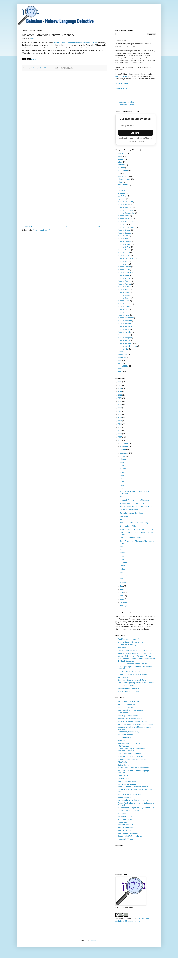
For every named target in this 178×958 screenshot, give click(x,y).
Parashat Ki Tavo (124, 247)
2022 (120, 395)
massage (123, 576)
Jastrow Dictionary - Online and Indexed (133, 787)
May (121, 593)
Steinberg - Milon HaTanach (128, 688)
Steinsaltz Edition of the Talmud (131, 513)
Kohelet (120, 188)
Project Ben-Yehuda (125, 735)
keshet (122, 569)
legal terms (122, 199)
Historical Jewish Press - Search (130, 718)
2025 (120, 385)
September (124, 453)
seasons (121, 363)
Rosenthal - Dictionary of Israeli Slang (134, 523)
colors (120, 162)
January (123, 606)
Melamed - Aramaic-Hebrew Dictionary (134, 500)
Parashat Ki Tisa (124, 253)
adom (122, 488)
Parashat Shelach (124, 289)
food (119, 173)
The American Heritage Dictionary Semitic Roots (136, 808)
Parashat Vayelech (125, 326)
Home (65, 226)
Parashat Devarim (124, 233)
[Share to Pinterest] (71, 68)
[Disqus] (64, 111)
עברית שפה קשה (123, 778)
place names (122, 355)
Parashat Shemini (124, 292)
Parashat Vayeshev (125, 332)
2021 (120, 398)
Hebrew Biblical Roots (126, 797)
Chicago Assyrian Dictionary (128, 732)
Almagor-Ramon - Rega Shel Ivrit (132, 503)
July (121, 586)
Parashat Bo (122, 224)
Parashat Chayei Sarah (126, 227)
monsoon (123, 562)
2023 (120, 392)
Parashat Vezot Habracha (127, 346)
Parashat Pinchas (124, 284)
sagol (122, 475)
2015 (120, 418)
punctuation (122, 358)
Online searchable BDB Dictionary (130, 702)
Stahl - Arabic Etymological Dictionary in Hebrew (136, 683)
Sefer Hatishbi (123, 713)
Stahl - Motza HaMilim (128, 526)
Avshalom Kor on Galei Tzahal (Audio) (132, 759)
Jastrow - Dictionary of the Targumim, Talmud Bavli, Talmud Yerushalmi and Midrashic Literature (136, 657)
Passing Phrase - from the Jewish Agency (133, 768)
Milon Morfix (122, 762)
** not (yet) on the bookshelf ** (129, 639)
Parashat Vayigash (125, 338)
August (123, 456)
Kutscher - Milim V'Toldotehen (129, 672)
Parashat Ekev (123, 236)
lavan (122, 465)
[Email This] (61, 68)
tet (120, 497)
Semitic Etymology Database (128, 811)
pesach (120, 352)
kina (121, 579)
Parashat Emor (123, 239)
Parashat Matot (123, 264)
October (123, 450)
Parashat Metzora (124, 267)
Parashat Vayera (124, 329)
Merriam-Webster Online (127, 825)
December (124, 443)
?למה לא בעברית (121, 88)
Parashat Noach (124, 278)
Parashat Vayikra (124, 340)
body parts (121, 154)
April (122, 596)
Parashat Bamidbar (125, 207)
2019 (120, 405)
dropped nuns (123, 171)
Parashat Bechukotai (125, 210)
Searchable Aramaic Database (129, 794)
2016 (120, 414)
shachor (123, 469)
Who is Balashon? (122, 84)
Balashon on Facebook (126, 102)
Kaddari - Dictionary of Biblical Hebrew (134, 538)
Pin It (33, 60)
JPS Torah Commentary (129, 510)
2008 (120, 434)
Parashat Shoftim (124, 298)
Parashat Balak (123, 205)
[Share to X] (66, 68)
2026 (120, 382)
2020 (120, 401)
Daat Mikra (124, 516)
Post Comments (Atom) (41, 230)
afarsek (122, 566)
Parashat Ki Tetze (124, 250)
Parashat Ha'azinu (124, 241)
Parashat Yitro (123, 349)
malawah (123, 559)
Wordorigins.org (124, 813)
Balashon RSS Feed (125, 839)
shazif (122, 550)
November (124, 446)
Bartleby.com (122, 822)
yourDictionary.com (125, 830)
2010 (120, 427)
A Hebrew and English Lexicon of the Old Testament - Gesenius (133, 750)
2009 (120, 431)
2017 (120, 411)
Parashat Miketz (124, 270)
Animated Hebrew (124, 738)
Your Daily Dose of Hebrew (128, 716)
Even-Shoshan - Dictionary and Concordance (137, 506)
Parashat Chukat (124, 230)
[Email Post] (56, 68)
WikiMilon (121, 740)
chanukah (121, 159)
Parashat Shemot (124, 295)
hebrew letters (123, 176)
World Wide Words (125, 819)
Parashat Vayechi (124, 324)
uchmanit (123, 459)
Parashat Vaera (123, 315)
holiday (120, 182)
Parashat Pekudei (124, 281)
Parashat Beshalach (125, 222)
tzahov (122, 485)
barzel (122, 556)
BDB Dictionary (123, 746)
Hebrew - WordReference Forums (130, 836)
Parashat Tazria (123, 301)
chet (121, 572)
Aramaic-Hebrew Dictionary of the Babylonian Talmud (75, 43)
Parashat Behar (123, 216)
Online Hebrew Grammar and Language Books (135, 724)
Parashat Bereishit (124, 219)
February (123, 602)
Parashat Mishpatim (125, 273)
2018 (120, 408)
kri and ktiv (122, 193)
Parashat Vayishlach (125, 343)
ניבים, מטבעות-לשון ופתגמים (127, 784)
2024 (120, 388)
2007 (120, 437)
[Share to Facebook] (68, 68)
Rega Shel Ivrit (123, 775)
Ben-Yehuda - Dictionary (127, 645)
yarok (122, 479)
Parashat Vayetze (124, 335)
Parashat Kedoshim (125, 244)
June (122, 589)
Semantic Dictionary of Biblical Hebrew (132, 721)
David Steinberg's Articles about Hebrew (133, 800)
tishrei (120, 369)
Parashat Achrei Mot (125, 202)
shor (121, 546)
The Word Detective (125, 816)
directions (121, 168)
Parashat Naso (123, 275)
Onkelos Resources (125, 677)
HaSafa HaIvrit (123, 765)
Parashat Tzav (123, 312)
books (32, 38)
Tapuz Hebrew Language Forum (130, 833)
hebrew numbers (124, 179)
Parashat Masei (123, 261)
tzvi (121, 520)
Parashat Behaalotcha (126, 213)
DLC (32, 68)
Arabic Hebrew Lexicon (126, 707)
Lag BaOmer (122, 196)
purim (120, 360)
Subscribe (136, 133)
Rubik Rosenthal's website (128, 781)
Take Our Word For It (125, 828)
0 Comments (48, 68)
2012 (120, 421)
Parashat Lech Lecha (126, 258)
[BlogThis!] (63, 68)
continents (121, 165)
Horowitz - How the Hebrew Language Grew (136, 529)
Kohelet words (123, 190)
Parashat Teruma (124, 304)
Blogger (94, 940)
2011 (120, 424)
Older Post (102, 226)
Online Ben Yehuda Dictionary (129, 704)
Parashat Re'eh (123, 287)
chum (122, 462)
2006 (120, 440)
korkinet (123, 553)
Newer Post (27, 226)
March (122, 599)
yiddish (120, 372)
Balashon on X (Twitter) (126, 105)
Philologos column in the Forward (130, 757)
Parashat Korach (124, 256)
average (123, 582)
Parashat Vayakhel (125, 321)
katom (122, 472)
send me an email (122, 77)
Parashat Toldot (123, 309)
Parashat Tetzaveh (125, 307)
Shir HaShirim (123, 366)
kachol (122, 482)
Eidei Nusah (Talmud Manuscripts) (131, 710)
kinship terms (123, 185)
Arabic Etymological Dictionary (129, 754)
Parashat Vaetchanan (126, 318)
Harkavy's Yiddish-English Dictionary (131, 743)
